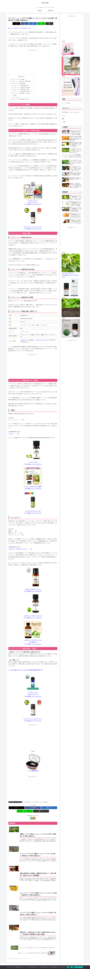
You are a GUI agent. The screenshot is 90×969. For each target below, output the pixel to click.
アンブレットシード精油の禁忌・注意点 (20, 99)
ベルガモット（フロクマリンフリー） (17, 549)
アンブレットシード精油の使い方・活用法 (20, 93)
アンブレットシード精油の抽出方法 (20, 85)
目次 (19, 76)
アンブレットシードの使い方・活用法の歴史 (21, 81)
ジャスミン (37, 340)
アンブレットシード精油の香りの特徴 (20, 89)
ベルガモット (23, 340)
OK (67, 967)
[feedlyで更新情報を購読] (31, 818)
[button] (49, 23)
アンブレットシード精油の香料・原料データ (22, 91)
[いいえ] (88, 967)
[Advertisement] (32, 61)
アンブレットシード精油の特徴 (18, 83)
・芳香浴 (14, 95)
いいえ (71, 967)
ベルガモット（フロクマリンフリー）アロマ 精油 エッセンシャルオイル (33, 616)
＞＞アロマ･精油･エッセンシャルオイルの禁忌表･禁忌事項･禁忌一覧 (25, 670)
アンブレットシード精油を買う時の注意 (21, 87)
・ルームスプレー (16, 97)
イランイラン (44, 340)
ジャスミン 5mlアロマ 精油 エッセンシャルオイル (32, 463)
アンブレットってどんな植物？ (18, 79)
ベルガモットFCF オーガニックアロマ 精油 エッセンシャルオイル (32, 590)
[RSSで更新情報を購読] (34, 818)
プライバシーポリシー (79, 967)
